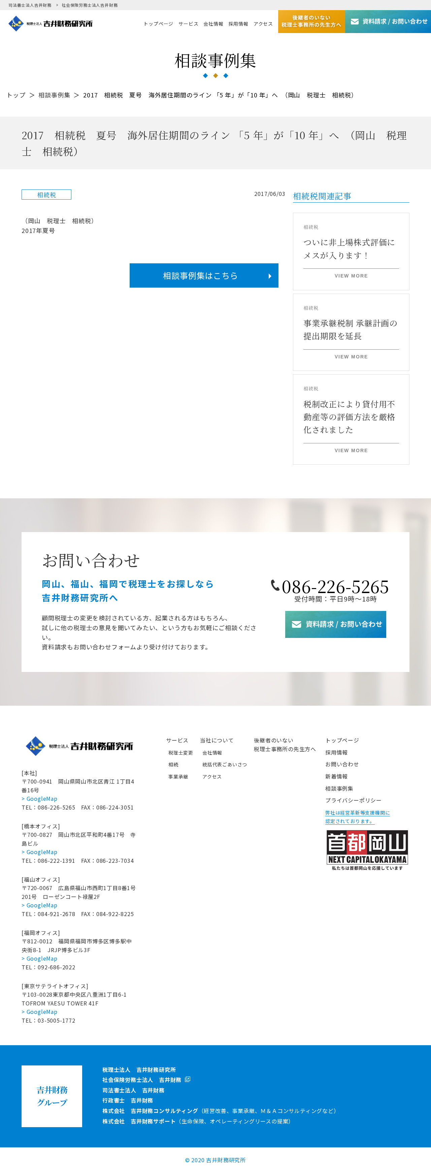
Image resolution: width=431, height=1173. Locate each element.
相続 (173, 764)
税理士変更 (180, 752)
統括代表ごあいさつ (224, 764)
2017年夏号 (38, 230)
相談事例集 (54, 94)
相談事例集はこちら (200, 275)
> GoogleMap (40, 798)
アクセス (212, 776)
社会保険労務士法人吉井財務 (90, 5)
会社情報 (212, 752)
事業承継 (178, 776)
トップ (15, 94)
